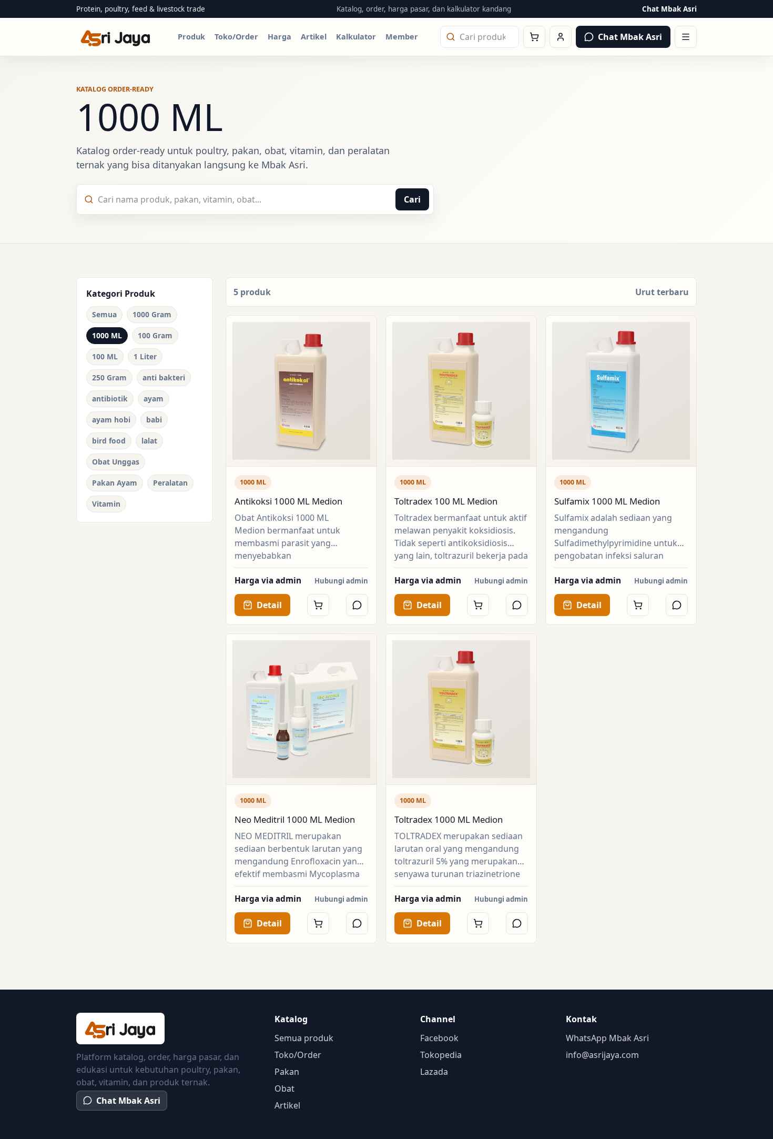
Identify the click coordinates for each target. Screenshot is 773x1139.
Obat (284, 1088)
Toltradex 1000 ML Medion (448, 819)
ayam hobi (111, 420)
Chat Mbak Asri (669, 9)
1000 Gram (152, 314)
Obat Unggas (115, 462)
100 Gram (155, 335)
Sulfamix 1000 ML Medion (607, 501)
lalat (149, 441)
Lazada (434, 1071)
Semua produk (303, 1038)
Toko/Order (236, 37)
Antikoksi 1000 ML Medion (288, 501)
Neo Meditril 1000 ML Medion (295, 819)
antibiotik (110, 399)
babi (154, 420)
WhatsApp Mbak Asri (607, 1038)
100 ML (105, 356)
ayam (154, 399)
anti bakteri (164, 377)
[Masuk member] (561, 37)
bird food (109, 441)
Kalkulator (356, 37)
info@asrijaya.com (602, 1055)
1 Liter (145, 356)
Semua (104, 314)
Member (401, 37)
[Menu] (686, 37)
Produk (191, 37)
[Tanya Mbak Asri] (357, 605)
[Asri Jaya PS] (115, 37)
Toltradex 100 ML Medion (445, 501)
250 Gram (109, 377)
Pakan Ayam (114, 483)
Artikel (314, 37)
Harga (279, 37)
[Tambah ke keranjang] (318, 605)
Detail (269, 605)
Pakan (286, 1071)
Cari (412, 199)
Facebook (439, 1038)
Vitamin (106, 504)
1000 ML (107, 335)
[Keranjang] (534, 37)
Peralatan (170, 483)
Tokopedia (441, 1055)
